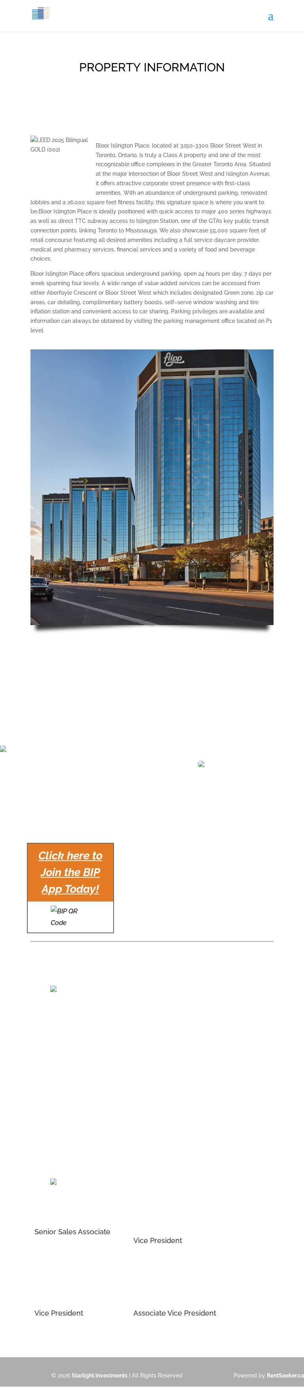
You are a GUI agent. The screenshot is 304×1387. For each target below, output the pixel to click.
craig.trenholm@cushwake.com (75, 1049)
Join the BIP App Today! (70, 872)
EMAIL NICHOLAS (57, 1253)
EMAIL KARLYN (152, 1334)
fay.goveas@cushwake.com (169, 1049)
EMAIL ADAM (51, 1334)
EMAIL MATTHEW (156, 1262)
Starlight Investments (99, 1375)
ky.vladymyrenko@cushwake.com (78, 1119)
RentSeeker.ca (285, 1375)
